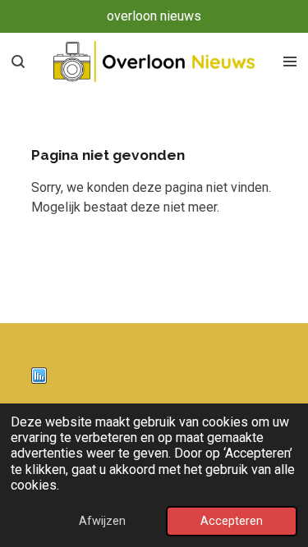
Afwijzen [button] (102, 521)
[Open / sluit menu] (290, 61)
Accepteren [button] (231, 521)
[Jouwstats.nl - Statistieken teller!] (39, 379)
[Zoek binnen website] (18, 61)
